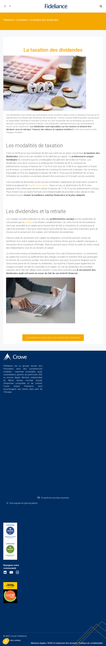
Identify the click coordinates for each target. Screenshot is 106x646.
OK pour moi (51, 632)
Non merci (12, 632)
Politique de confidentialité (91, 643)
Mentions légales (38, 643)
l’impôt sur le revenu (38, 185)
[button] (5, 641)
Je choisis (31, 632)
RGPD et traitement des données (62, 643)
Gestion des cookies (12, 640)
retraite (28, 222)
